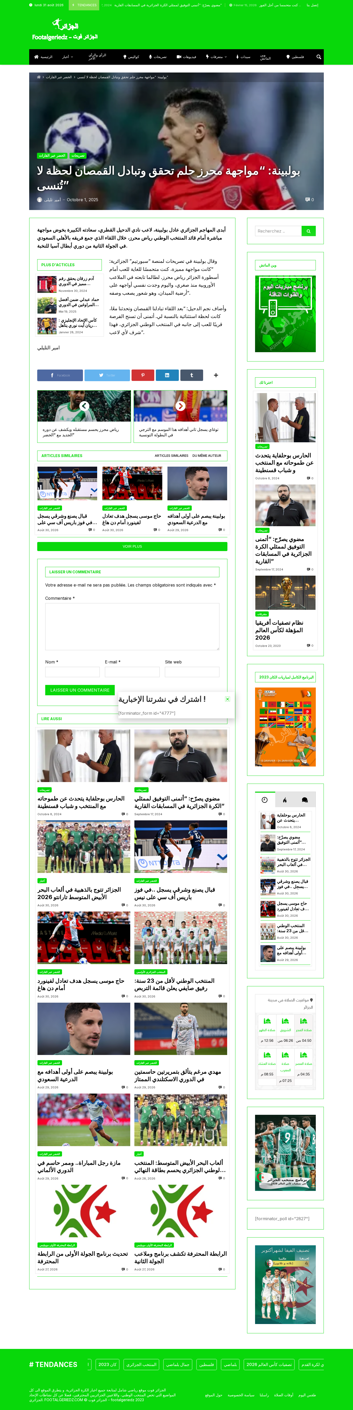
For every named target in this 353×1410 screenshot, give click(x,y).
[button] (227, 699)
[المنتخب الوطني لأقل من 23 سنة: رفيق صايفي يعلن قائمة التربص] (180, 938)
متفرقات (262, 614)
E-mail (113, 661)
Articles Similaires (171, 456)
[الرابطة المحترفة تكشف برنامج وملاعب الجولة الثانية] (180, 1211)
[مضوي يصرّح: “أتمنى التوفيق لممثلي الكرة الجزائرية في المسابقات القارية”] (180, 755)
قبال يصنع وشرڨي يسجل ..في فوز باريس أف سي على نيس (66, 519)
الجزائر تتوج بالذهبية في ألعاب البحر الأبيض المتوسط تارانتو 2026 (79, 893)
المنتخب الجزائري (114, 1364)
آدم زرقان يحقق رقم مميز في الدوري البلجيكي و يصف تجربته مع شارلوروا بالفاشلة (78, 281)
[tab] (171, 456)
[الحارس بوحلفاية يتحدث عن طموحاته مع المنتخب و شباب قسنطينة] (83, 755)
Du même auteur (207, 456)
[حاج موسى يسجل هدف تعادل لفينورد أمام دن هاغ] (132, 484)
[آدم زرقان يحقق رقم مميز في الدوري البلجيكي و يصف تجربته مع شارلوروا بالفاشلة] (47, 284)
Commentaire (60, 598)
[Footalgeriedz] (65, 29)
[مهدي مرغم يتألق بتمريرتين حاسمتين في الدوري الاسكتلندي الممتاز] (180, 1029)
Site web (173, 661)
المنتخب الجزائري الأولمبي (150, 971)
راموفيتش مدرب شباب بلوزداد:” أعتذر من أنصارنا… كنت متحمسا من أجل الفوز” (272, 5)
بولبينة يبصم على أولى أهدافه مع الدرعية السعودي (196, 519)
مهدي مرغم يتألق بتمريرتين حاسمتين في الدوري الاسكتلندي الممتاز (177, 1075)
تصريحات (78, 155)
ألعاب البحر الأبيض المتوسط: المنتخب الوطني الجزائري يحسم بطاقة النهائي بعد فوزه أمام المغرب (178, 1166)
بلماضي (203, 1364)
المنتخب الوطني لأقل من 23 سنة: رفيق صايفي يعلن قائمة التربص (174, 984)
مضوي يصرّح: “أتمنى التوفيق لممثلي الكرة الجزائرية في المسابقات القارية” (120, 5)
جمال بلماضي (150, 1364)
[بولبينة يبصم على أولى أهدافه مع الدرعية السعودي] (197, 484)
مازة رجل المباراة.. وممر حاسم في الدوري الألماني (79, 1166)
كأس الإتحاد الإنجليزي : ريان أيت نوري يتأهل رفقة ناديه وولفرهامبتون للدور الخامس (79, 323)
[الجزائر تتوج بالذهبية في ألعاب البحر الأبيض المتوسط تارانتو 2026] (83, 846)
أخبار (42, 880)
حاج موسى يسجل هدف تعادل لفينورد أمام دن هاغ (131, 519)
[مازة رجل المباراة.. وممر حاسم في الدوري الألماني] (83, 1120)
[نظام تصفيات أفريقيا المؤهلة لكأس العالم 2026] (285, 593)
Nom (51, 661)
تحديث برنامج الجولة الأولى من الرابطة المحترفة (82, 1257)
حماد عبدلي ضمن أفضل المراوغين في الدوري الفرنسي (79, 302)
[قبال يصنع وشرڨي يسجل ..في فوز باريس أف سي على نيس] (67, 484)
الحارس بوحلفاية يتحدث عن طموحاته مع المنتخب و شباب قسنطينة (81, 802)
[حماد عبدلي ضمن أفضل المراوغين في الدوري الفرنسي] (47, 305)
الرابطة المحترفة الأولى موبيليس (57, 1245)
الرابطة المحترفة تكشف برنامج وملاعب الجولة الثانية (180, 1257)
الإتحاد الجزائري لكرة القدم (297, 1364)
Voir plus (132, 546)
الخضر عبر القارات (59, 77)
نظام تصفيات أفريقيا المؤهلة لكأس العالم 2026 (279, 630)
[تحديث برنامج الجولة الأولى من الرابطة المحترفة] (83, 1211)
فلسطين (179, 1364)
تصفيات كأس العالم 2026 (242, 1364)
